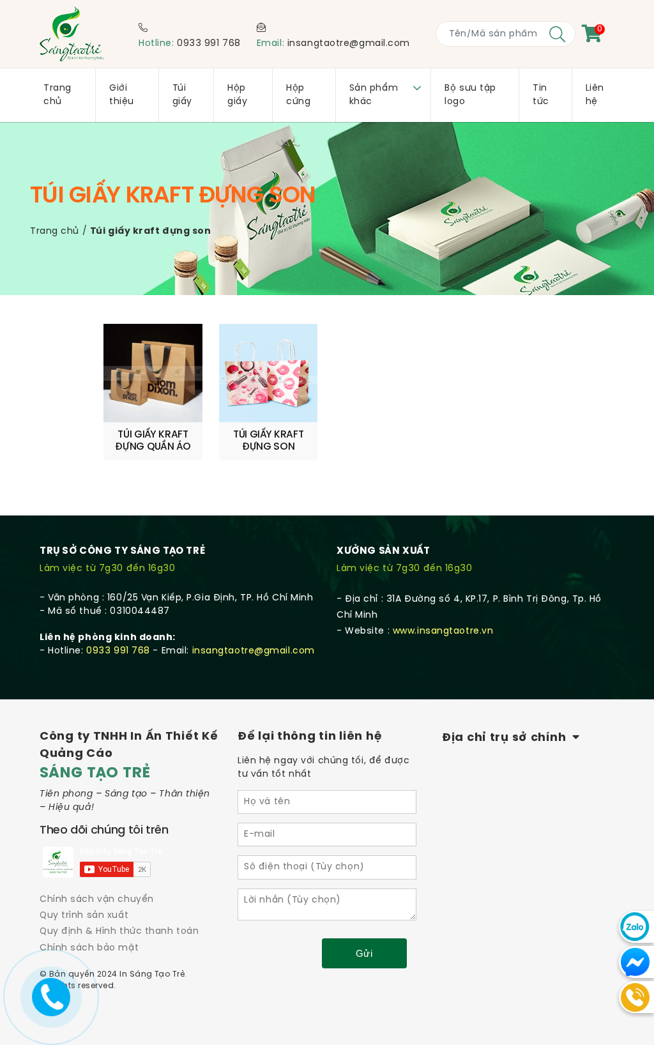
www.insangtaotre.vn (443, 631)
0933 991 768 (209, 44)
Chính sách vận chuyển (97, 899)
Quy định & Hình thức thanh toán (119, 931)
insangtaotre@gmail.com (348, 44)
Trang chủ (54, 231)
